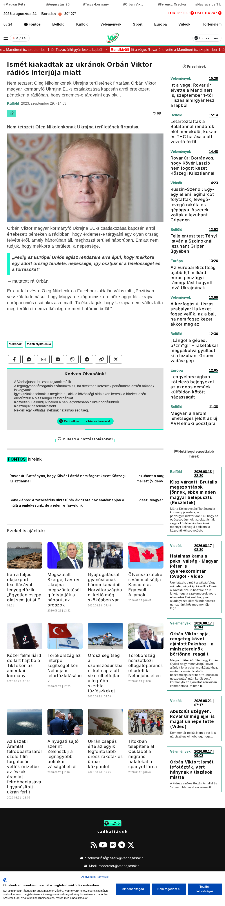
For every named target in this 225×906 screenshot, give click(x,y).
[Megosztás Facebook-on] (14, 359)
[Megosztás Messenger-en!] (28, 359)
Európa (160, 24)
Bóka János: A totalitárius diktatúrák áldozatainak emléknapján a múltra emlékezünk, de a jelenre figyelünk (66, 503)
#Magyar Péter (15, 4)
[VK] (113, 844)
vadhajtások (112, 831)
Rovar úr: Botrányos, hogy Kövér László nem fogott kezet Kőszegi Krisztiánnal (67, 478)
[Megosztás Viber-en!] (72, 359)
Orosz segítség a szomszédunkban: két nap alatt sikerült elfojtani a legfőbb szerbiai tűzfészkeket (105, 673)
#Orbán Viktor (134, 4)
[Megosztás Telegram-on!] (86, 359)
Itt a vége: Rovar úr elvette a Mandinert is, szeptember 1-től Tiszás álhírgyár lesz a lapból (193, 95)
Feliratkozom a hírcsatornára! (87, 421)
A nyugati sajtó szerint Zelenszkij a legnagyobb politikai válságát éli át (63, 754)
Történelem (211, 24)
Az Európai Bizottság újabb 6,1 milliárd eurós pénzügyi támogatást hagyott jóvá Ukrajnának (193, 277)
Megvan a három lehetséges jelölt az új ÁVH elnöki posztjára (194, 418)
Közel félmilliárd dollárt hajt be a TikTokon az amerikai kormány (24, 665)
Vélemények (110, 24)
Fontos (35, 24)
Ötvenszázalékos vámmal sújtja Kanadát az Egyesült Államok (145, 584)
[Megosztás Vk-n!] (57, 359)
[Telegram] (121, 844)
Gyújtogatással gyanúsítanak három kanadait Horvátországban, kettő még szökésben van (105, 587)
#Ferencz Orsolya (172, 4)
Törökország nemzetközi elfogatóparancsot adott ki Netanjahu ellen (145, 665)
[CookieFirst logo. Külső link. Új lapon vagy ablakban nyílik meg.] (5, 880)
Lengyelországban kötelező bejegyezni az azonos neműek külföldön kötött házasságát (192, 387)
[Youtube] (103, 844)
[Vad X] (130, 844)
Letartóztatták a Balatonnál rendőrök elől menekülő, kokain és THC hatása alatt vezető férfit (194, 131)
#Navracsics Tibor (210, 4)
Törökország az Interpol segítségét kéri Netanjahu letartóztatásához (64, 668)
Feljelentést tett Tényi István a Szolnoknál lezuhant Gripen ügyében (194, 243)
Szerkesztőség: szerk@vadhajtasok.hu (114, 858)
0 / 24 (8, 24)
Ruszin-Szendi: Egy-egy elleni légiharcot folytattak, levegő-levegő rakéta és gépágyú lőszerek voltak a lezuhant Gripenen (192, 204)
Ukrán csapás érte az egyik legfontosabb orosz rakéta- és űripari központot (105, 754)
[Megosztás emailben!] (43, 359)
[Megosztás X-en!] (115, 359)
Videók (184, 24)
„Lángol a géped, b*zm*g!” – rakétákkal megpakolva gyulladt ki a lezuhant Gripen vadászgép (194, 350)
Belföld (58, 24)
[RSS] (94, 844)
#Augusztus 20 (58, 4)
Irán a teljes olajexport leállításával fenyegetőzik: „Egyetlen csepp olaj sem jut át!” (24, 587)
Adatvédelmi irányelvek (95, 876)
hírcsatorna (208, 38)
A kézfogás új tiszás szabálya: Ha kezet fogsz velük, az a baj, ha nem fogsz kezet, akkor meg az (193, 314)
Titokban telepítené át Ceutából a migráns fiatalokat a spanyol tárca (142, 754)
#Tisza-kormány (96, 4)
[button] (6, 38)
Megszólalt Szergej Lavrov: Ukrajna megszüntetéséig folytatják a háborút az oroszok (64, 590)
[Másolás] (101, 359)
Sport (137, 24)
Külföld (82, 24)
